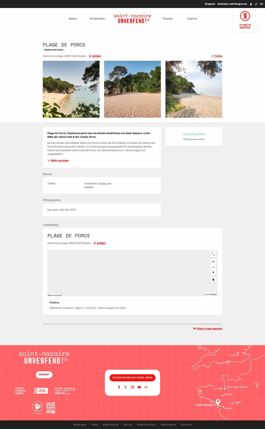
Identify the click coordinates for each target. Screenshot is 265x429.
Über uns (127, 424)
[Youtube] (139, 387)
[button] (256, 4)
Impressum (186, 424)
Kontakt (44, 374)
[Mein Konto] (251, 4)
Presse (94, 424)
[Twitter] (125, 387)
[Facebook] (119, 387)
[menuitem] (72, 18)
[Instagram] (132, 387)
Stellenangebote (168, 424)
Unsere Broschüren (146, 424)
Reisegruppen (79, 424)
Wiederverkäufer (111, 424)
